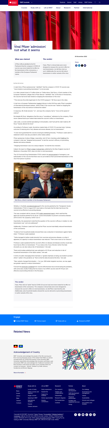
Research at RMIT (84, 321)
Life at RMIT (48, 8)
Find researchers (60, 400)
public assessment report (47, 213)
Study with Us (32, 386)
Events (18, 393)
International (87, 8)
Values (84, 395)
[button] (99, 2)
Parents (30, 404)
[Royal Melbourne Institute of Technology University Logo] (13, 3)
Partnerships (58, 395)
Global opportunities (47, 398)
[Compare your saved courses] (96, 2)
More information (19, 372)
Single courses (32, 395)
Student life (44, 391)
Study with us (35, 8)
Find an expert (41, 321)
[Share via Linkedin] (79, 65)
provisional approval (33, 206)
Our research (58, 389)
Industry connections (44, 401)
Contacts (18, 403)
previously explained (28, 267)
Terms (36, 414)
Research (67, 8)
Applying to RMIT (33, 398)
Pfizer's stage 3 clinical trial (35, 149)
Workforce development (72, 390)
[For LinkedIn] (86, 414)
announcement (53, 154)
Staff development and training (74, 393)
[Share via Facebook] (76, 65)
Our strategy (85, 389)
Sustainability (85, 398)
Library (18, 395)
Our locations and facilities (87, 403)
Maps (17, 398)
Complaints (17, 416)
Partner (76, 8)
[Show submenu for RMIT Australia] (31, 2)
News (17, 391)
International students (31, 401)
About (58, 8)
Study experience (46, 389)
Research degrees (60, 398)
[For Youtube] (83, 414)
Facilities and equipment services (74, 401)
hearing (39, 103)
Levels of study (32, 389)
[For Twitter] (79, 414)
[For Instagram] (90, 414)
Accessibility (47, 414)
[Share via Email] (85, 65)
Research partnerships (72, 397)
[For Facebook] (75, 414)
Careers (18, 400)
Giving (70, 404)
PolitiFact (63, 138)
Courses (24, 8)
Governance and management (87, 392)
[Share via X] (82, 65)
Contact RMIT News (22, 321)
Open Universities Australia (43, 418)
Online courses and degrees (33, 392)
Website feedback (57, 414)
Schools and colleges (88, 400)
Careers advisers (32, 406)
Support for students (44, 394)
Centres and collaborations (59, 392)
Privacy (41, 414)
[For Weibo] (94, 414)
